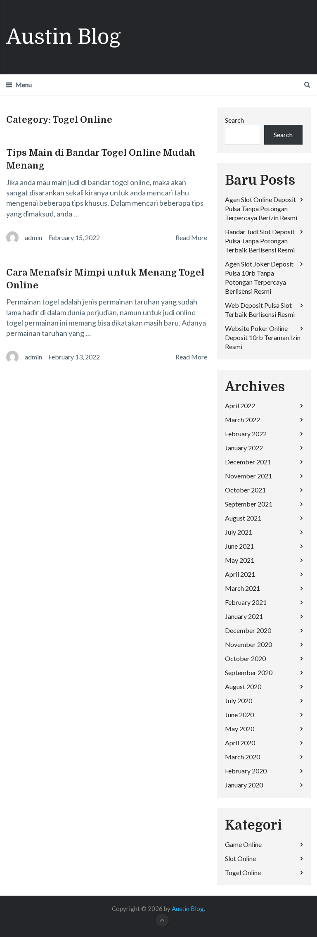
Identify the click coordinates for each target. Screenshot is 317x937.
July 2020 (238, 700)
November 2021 (248, 476)
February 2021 (246, 602)
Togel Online (243, 872)
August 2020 (243, 686)
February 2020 (246, 771)
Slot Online (240, 858)
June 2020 (239, 714)
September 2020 (248, 672)
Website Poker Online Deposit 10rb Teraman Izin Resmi (262, 337)
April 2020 (240, 743)
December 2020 (248, 630)
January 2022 (244, 448)
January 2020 (244, 785)
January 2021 (244, 616)
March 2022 (242, 419)
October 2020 (245, 658)
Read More (191, 237)
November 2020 (248, 644)
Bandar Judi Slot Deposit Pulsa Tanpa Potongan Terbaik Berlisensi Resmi (260, 241)
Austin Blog (63, 37)
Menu (23, 84)
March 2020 (242, 757)
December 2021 (248, 462)
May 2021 (239, 560)
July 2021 (238, 532)
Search (234, 120)
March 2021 (242, 588)
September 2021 (248, 504)
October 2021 (245, 490)
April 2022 (240, 405)
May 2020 (239, 728)
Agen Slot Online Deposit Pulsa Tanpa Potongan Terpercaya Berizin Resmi (261, 208)
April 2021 (240, 574)
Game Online (243, 844)
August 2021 (243, 518)
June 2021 (239, 546)
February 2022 (246, 434)
